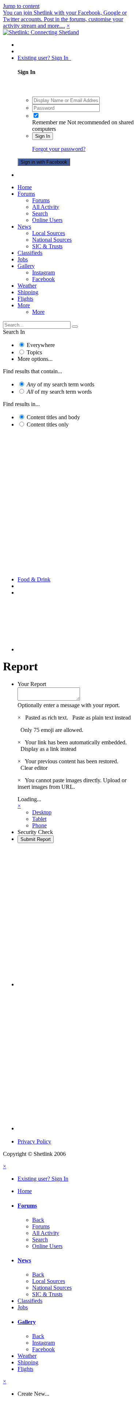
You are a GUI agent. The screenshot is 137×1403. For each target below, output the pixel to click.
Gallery (26, 266)
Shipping (28, 292)
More (24, 305)
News (24, 226)
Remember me (49, 122)
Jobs (23, 259)
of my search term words (60, 384)
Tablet (39, 819)
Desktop (42, 812)
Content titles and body (53, 417)
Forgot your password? (58, 149)
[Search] (75, 327)
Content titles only (48, 424)
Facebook (43, 279)
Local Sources (48, 233)
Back (38, 1220)
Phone (39, 825)
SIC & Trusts (47, 246)
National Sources (52, 240)
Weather (27, 285)
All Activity (45, 207)
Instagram (43, 272)
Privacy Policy (34, 1141)
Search (40, 213)
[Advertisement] (68, 502)
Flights (25, 299)
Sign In (42, 136)
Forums (26, 194)
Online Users (47, 220)
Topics (34, 352)
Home (25, 187)
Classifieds (30, 253)
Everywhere (41, 345)
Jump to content (21, 6)
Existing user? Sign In (44, 58)
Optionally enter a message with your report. (69, 705)
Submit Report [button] (35, 839)
